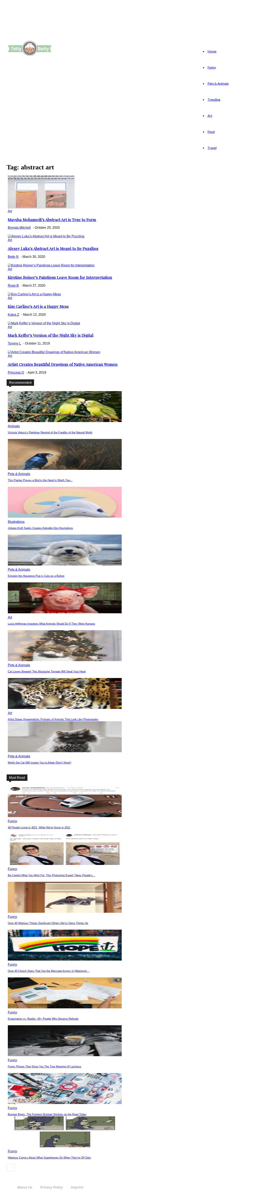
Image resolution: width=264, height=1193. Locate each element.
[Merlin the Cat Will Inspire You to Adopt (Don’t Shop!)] (65, 751)
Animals (14, 426)
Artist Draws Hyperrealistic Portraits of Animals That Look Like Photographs (53, 719)
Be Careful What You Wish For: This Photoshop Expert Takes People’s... (51, 875)
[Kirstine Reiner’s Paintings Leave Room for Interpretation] (51, 265)
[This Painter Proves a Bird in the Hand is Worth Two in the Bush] (65, 468)
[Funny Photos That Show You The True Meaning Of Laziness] (65, 1055)
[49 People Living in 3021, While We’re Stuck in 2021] (65, 816)
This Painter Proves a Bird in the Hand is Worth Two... (40, 480)
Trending (213, 99)
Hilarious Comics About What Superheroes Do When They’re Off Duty (49, 1157)
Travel (212, 148)
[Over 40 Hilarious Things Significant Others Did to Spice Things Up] (65, 911)
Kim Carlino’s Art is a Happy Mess (38, 306)
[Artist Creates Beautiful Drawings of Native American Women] (54, 352)
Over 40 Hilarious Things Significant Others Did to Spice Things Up (48, 923)
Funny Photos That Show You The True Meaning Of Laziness (44, 1066)
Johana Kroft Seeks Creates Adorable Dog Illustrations (40, 528)
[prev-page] (11, 1167)
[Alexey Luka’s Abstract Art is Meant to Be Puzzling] (46, 236)
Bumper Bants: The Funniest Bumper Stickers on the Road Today (47, 1114)
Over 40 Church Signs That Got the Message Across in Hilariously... (48, 970)
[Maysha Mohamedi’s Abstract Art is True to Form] (41, 207)
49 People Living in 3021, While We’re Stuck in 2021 (39, 827)
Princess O (16, 372)
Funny (211, 67)
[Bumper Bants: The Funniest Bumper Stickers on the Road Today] (65, 1102)
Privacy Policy (51, 1187)
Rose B (13, 285)
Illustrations (16, 521)
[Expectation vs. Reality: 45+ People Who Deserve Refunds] (65, 1007)
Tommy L (14, 343)
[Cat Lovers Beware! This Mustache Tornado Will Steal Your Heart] (65, 660)
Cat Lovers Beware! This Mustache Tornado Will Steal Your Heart (47, 671)
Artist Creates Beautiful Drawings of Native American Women (63, 364)
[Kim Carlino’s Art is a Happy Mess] (34, 294)
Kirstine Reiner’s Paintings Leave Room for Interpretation (60, 277)
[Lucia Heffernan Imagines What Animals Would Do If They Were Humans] (65, 612)
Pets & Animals (218, 83)
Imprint (77, 1187)
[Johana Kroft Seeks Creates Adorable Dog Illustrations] (65, 516)
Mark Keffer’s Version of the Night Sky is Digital (50, 335)
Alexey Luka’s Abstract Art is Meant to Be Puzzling (53, 248)
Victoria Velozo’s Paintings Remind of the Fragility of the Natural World (50, 432)
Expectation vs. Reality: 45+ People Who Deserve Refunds (43, 1018)
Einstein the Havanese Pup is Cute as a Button (36, 575)
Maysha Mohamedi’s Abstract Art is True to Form (52, 219)
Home (211, 51)
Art (209, 115)
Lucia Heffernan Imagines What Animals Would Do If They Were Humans (51, 623)
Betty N (13, 256)
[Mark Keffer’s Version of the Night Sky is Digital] (44, 323)
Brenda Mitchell (19, 227)
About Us (24, 1187)
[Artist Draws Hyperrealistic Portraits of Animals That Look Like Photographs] (65, 707)
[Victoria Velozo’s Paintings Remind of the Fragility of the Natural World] (65, 420)
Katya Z (13, 314)
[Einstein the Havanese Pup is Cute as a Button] (65, 564)
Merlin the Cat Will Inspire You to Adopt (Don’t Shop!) (39, 762)
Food (211, 132)
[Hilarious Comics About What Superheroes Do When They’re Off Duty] (65, 1146)
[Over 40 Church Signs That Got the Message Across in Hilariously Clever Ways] (65, 959)
